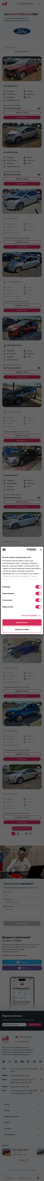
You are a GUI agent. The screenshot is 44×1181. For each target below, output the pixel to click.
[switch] (38, 593)
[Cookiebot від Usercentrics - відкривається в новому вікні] (27, 549)
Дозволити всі (22, 622)
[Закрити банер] (41, 549)
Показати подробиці (29, 615)
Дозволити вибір (22, 629)
